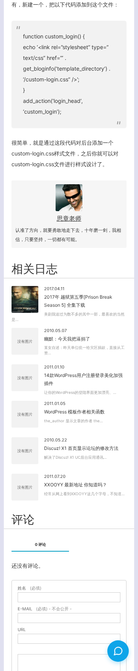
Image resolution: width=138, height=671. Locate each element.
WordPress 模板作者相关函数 (74, 412)
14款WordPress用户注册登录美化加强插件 (83, 379)
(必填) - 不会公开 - (45, 609)
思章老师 (69, 218)
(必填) (29, 588)
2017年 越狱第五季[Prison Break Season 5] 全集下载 (78, 301)
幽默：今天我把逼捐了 (67, 339)
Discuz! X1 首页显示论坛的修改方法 (81, 448)
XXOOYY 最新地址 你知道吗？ (75, 485)
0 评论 (40, 544)
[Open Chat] (118, 651)
